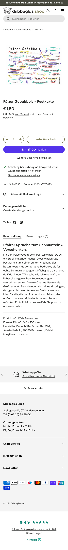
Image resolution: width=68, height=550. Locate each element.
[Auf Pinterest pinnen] (21, 222)
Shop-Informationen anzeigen (24, 175)
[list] (34, 65)
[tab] (12, 236)
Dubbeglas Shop (18, 503)
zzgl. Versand (22, 114)
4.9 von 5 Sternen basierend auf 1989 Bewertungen (34, 531)
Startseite (8, 29)
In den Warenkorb (45, 139)
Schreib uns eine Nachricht (38, 376)
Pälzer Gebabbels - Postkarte (30, 29)
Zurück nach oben (34, 388)
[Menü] (62, 10)
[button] (55, 10)
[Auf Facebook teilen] (14, 222)
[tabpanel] (34, 289)
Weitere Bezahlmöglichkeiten (34, 157)
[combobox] (34, 18)
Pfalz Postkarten (28, 318)
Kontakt (58, 2)
